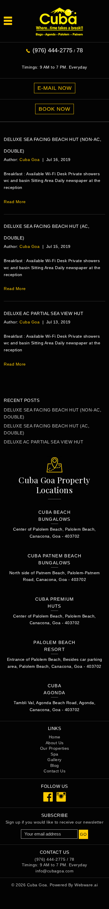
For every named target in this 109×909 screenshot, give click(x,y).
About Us (55, 742)
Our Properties (54, 748)
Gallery (54, 759)
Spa (54, 754)
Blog (54, 765)
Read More (15, 201)
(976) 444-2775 (52, 50)
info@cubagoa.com (54, 871)
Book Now (54, 109)
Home (54, 737)
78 (79, 50)
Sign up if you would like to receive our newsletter (55, 822)
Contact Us (54, 771)
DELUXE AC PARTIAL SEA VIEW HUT (43, 313)
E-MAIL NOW (54, 88)
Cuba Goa (37, 885)
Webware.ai (86, 885)
